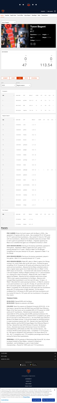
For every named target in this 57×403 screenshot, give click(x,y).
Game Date (18, 95)
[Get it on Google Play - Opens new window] (33, 365)
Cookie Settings (4, 399)
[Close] (54, 390)
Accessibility (28, 378)
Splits (26, 78)
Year (2, 82)
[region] (28, 395)
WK (3, 95)
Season (18, 82)
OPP (24, 95)
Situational (34, 78)
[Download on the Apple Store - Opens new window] (23, 365)
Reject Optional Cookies (48, 400)
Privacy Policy (28, 386)
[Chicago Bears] (28, 371)
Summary (5, 78)
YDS (45, 95)
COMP (37, 95)
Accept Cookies (36, 400)
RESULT (30, 95)
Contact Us (28, 381)
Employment (28, 383)
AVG (49, 95)
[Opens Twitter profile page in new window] (31, 44)
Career (13, 78)
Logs (19, 78)
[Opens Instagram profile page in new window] (34, 44)
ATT (41, 95)
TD (53, 95)
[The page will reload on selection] (8, 22)
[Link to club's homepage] (3, 10)
